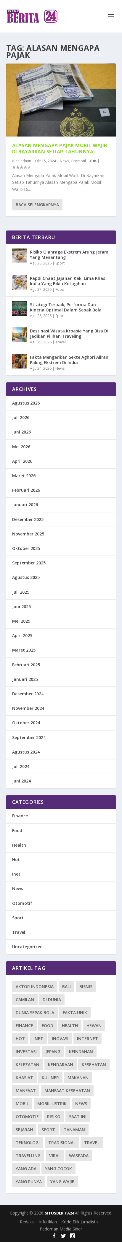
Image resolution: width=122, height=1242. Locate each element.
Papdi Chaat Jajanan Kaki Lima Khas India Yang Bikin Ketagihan (67, 280)
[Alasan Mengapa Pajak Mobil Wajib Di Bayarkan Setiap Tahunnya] (61, 100)
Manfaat (26, 1090)
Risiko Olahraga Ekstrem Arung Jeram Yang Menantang (69, 254)
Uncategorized (27, 946)
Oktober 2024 (26, 722)
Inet (16, 874)
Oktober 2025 (26, 548)
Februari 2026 (26, 490)
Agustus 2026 (26, 403)
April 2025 (22, 635)
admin (25, 160)
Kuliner (50, 1077)
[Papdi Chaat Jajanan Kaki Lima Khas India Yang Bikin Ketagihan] (19, 282)
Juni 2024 (21, 781)
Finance (20, 816)
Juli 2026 (20, 417)
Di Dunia (52, 999)
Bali (66, 986)
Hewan (94, 1025)
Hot (16, 859)
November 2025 (28, 534)
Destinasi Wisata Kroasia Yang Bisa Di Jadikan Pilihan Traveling (69, 333)
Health (19, 845)
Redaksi (27, 1222)
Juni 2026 (21, 432)
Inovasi (60, 1038)
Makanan (78, 1077)
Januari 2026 (25, 504)
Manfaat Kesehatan (67, 1090)
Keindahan (81, 1051)
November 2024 (28, 708)
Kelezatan (27, 1064)
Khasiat (24, 1077)
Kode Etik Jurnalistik (80, 1222)
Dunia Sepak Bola (35, 1012)
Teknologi (28, 1142)
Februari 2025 (26, 665)
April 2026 (22, 461)
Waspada (79, 1155)
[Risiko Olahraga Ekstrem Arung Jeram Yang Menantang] (19, 256)
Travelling (28, 1155)
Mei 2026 (21, 446)
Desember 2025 (28, 519)
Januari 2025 (25, 679)
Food (59, 289)
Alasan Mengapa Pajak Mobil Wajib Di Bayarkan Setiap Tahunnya (59, 148)
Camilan (25, 999)
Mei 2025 (21, 621)
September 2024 (29, 737)
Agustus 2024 (26, 752)
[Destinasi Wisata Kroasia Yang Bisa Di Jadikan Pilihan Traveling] (19, 334)
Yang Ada (26, 1168)
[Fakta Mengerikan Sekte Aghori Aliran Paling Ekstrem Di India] (19, 361)
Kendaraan (60, 1064)
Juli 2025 (20, 592)
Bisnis (85, 986)
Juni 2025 (21, 606)
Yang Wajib (62, 1181)
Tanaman (74, 1129)
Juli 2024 (20, 766)
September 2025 (29, 563)
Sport (60, 263)
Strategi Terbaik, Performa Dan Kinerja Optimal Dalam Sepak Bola (66, 307)
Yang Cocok (58, 1168)
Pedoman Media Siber (61, 1229)
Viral (54, 1155)
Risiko (53, 1116)
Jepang (52, 1051)
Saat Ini (77, 1116)
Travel (60, 342)
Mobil (22, 1103)
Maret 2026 (24, 475)
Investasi (26, 1051)
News (64, 160)
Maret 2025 (24, 650)
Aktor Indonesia (35, 986)
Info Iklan (48, 1222)
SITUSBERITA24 (60, 1213)
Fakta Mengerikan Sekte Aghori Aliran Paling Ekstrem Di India (69, 359)
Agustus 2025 (26, 577)
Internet (87, 1038)
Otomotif (78, 160)
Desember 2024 (28, 694)
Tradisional (62, 1142)
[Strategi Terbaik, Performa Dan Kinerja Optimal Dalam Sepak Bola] (19, 308)
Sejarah (24, 1129)
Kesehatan (94, 1064)
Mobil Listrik (52, 1103)
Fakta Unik (75, 1012)
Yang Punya (29, 1181)
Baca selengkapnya (37, 204)
